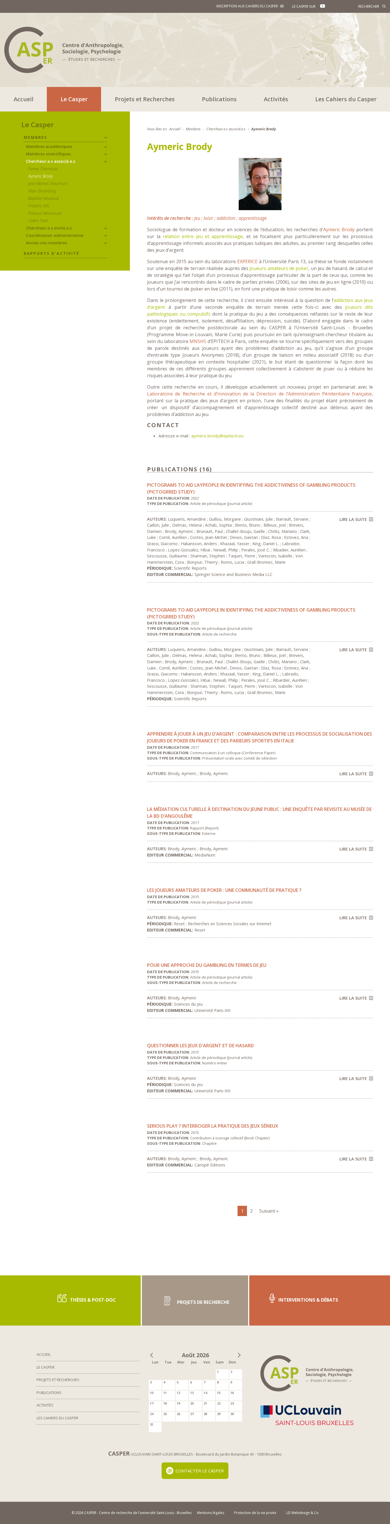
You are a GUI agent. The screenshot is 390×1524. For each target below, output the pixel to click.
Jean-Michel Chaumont (47, 183)
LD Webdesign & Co (302, 1512)
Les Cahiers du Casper (346, 99)
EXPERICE (247, 261)
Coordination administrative (54, 235)
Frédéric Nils (38, 205)
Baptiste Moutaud (43, 198)
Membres (35, 137)
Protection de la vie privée (255, 1512)
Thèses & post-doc (92, 1300)
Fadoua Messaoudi (44, 213)
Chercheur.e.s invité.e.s (49, 228)
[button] (105, 137)
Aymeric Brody (40, 176)
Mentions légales (210, 1512)
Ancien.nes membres (46, 242)
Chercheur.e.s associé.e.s (50, 161)
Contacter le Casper (200, 1471)
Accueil (23, 99)
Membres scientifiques (48, 154)
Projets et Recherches (145, 99)
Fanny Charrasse (42, 168)
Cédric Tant (38, 220)
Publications (219, 99)
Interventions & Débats (307, 1300)
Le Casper (74, 99)
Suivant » (269, 1211)
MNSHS (198, 341)
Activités (276, 99)
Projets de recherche (202, 1302)
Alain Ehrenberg (42, 191)
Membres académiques (49, 146)
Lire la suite (353, 519)
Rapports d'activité (51, 253)
